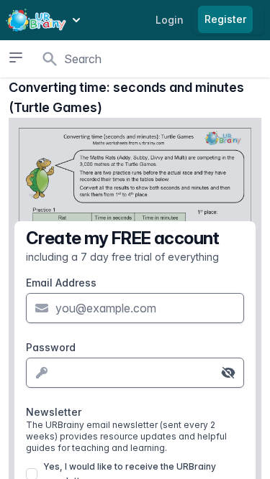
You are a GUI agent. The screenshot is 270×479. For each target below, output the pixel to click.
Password (51, 347)
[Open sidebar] (15, 57)
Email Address (61, 282)
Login (170, 20)
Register (225, 19)
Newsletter (126, 429)
